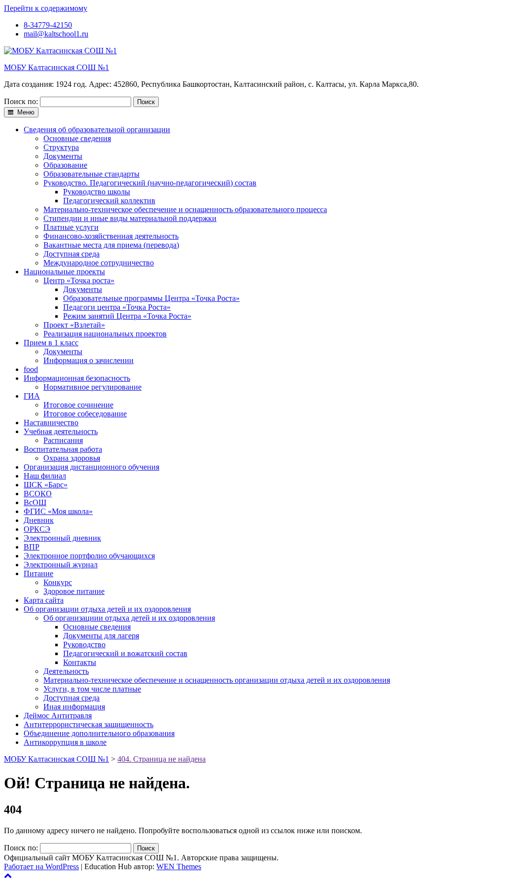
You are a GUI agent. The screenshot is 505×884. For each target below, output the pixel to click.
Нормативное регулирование (92, 387)
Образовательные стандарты (91, 174)
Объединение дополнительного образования (99, 733)
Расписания (63, 440)
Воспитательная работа (63, 449)
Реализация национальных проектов (105, 334)
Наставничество (51, 422)
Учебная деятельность (61, 431)
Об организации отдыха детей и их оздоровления (107, 609)
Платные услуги (71, 227)
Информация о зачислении (88, 360)
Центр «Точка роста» (78, 280)
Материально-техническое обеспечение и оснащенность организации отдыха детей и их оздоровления (216, 680)
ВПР (31, 547)
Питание (38, 573)
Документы (62, 156)
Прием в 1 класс (51, 342)
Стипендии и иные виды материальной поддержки (129, 218)
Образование (65, 165)
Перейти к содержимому (45, 8)
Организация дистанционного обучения (91, 467)
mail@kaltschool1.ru (56, 34)
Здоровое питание (74, 591)
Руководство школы (96, 191)
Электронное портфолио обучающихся (89, 556)
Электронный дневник (62, 538)
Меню (25, 112)
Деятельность (66, 671)
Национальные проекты (64, 271)
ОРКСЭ (37, 529)
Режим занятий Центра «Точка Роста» (127, 316)
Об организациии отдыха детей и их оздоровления (129, 618)
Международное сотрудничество (98, 262)
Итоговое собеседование (85, 413)
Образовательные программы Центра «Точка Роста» (151, 298)
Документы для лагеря (101, 635)
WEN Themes (178, 866)
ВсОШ (35, 502)
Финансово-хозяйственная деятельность (111, 236)
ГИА (32, 396)
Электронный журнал (61, 564)
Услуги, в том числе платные (92, 689)
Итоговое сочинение (78, 405)
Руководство (84, 644)
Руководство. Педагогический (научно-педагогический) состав (149, 183)
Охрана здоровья (71, 458)
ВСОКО (38, 493)
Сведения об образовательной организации (97, 129)
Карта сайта (44, 600)
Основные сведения (77, 138)
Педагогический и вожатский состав (125, 653)
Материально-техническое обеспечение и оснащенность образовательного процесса (185, 209)
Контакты (79, 662)
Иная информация (74, 706)
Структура (61, 147)
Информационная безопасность (77, 378)
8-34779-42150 (48, 25)
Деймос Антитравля (58, 715)
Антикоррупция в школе (65, 742)
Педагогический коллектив (109, 200)
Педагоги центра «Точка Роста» (117, 307)
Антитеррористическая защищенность (88, 724)
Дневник (39, 520)
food (31, 369)
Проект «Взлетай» (74, 325)
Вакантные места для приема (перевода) (111, 245)
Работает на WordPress (41, 866)
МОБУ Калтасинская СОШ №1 (56, 67)
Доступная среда (71, 254)
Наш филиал (45, 476)
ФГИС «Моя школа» (58, 511)
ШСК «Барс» (46, 484)
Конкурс (57, 582)
